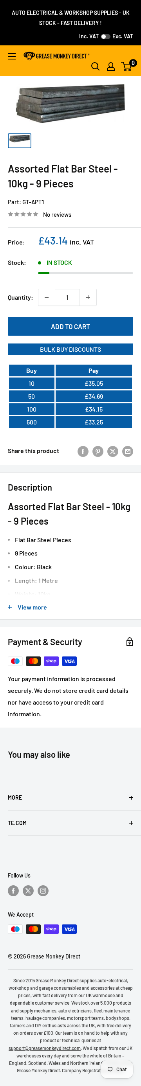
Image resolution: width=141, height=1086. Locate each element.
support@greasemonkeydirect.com (45, 1048)
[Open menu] (12, 56)
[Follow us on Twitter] (28, 890)
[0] (127, 66)
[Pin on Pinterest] (97, 451)
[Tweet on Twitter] (112, 451)
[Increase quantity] (88, 297)
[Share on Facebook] (83, 451)
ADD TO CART (70, 326)
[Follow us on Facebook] (13, 890)
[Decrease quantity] (46, 297)
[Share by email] (127, 451)
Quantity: (20, 297)
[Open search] (95, 66)
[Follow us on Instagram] (43, 890)
